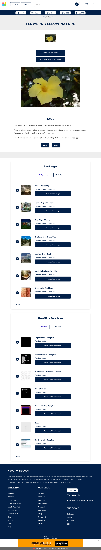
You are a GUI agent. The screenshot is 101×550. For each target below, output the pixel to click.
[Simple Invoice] (26, 398)
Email (91, 501)
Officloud (41, 524)
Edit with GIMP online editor (50, 59)
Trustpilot (72, 490)
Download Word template (52, 345)
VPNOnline (42, 510)
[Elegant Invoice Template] (26, 346)
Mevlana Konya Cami (43, 254)
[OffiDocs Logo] (4, 4)
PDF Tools (70, 521)
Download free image (53, 194)
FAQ (9, 527)
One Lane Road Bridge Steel (45, 237)
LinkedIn (82, 501)
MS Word (44, 327)
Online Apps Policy (14, 503)
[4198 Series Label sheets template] (26, 380)
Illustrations (60, 175)
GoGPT (69, 517)
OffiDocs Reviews (46, 537)
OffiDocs (41, 493)
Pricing (10, 520)
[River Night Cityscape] (26, 229)
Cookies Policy (13, 514)
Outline (37, 423)
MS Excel (58, 327)
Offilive (69, 524)
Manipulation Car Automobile (46, 271)
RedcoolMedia (43, 503)
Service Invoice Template (44, 440)
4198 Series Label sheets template (48, 372)
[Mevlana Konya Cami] (26, 263)
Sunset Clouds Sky (42, 186)
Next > (56, 145)
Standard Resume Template (45, 355)
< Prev (45, 145)
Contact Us (12, 500)
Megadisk (41, 507)
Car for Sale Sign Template (45, 406)
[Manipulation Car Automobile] (26, 280)
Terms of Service (14, 510)
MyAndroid (42, 517)
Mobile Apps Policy (14, 507)
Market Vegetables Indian (44, 203)
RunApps (41, 520)
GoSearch (70, 514)
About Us (11, 497)
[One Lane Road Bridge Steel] (26, 246)
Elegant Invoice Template (44, 338)
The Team (11, 493)
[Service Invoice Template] (26, 449)
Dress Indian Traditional (44, 288)
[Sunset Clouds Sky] (26, 194)
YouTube (72, 501)
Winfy (40, 514)
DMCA (10, 524)
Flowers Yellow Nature (50, 24)
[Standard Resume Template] (26, 363)
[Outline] (26, 432)
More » (19, 305)
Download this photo (50, 53)
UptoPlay (41, 500)
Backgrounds (43, 175)
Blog (9, 517)
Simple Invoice (40, 389)
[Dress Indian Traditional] (26, 297)
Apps (14, 4)
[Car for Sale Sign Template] (26, 415)
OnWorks (41, 497)
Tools (25, 4)
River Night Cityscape (43, 220)
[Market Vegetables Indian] (26, 212)
